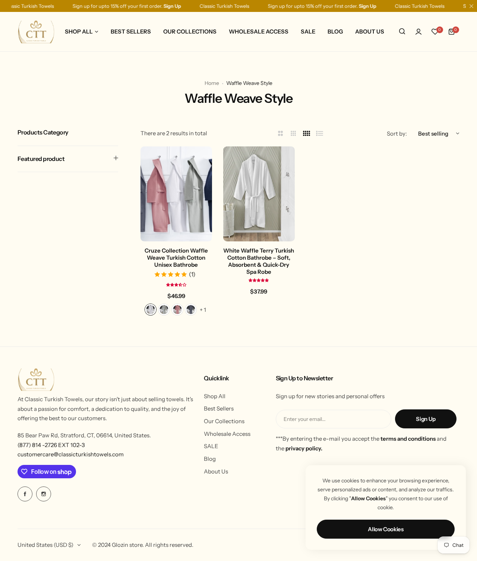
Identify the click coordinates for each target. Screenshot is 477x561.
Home (212, 83)
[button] (176, 284)
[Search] (402, 31)
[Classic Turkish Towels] (36, 31)
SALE (211, 446)
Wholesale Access (227, 433)
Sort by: (397, 133)
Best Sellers (219, 408)
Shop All (214, 396)
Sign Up (425, 418)
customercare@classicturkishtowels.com (71, 454)
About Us (216, 471)
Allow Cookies (385, 529)
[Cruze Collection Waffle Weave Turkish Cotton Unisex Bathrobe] (176, 193)
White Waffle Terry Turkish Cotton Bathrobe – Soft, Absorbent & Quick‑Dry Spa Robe (258, 261)
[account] (418, 31)
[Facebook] (25, 493)
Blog (210, 458)
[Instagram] (43, 493)
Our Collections (224, 421)
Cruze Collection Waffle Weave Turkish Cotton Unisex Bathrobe (176, 257)
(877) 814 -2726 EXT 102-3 (51, 445)
